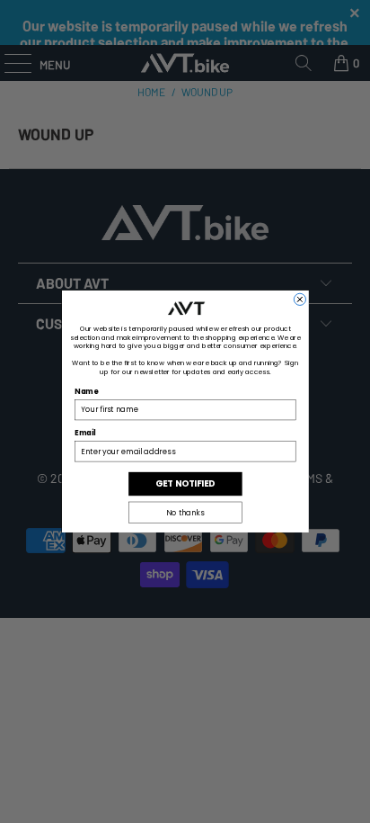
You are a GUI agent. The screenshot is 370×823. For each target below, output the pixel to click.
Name (86, 392)
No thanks (185, 512)
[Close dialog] (299, 299)
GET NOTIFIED (185, 484)
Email (85, 433)
